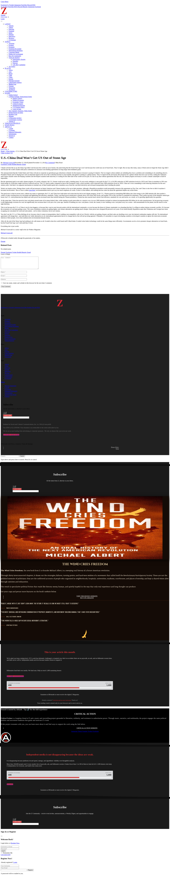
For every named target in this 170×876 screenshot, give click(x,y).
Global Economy (18, 104)
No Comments (50, 162)
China (10, 77)
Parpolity (15, 61)
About (3, 382)
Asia (10, 72)
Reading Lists (13, 114)
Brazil (10, 73)
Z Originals (12, 40)
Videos (11, 27)
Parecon (15, 63)
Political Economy (18, 100)
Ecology (11, 45)
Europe (11, 79)
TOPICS (7, 42)
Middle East (12, 84)
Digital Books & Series (16, 112)
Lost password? (6, 855)
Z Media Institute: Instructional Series (20, 96)
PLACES (8, 68)
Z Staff (11, 128)
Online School (13, 95)
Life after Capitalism (19, 65)
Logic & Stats (17, 109)
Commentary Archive (15, 120)
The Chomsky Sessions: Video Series (20, 111)
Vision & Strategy (14, 57)
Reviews (11, 38)
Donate (3, 15)
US (12, 153)
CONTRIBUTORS (11, 91)
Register (30, 870)
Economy (12, 47)
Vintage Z (12, 121)
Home (3, 151)
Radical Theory (17, 98)
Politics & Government (16, 54)
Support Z (12, 135)
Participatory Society (19, 59)
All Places (12, 89)
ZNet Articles (10, 151)
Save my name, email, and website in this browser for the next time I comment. (27, 283)
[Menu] (1, 141)
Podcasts (11, 29)
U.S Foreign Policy (19, 107)
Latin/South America (15, 82)
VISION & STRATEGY (12, 123)
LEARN (7, 93)
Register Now (15, 843)
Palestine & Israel (14, 81)
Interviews (12, 36)
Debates (11, 34)
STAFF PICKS (9, 125)
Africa (11, 70)
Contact (11, 137)
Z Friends (12, 130)
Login (15, 862)
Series (10, 33)
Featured (11, 31)
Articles (11, 26)
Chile (10, 75)
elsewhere (32, 190)
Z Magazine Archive (15, 118)
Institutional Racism (19, 105)
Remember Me (7, 853)
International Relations (16, 50)
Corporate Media (14, 52)
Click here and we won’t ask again (62, 700)
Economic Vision (18, 102)
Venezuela (12, 88)
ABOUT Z (8, 127)
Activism (11, 43)
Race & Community (15, 56)
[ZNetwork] (4, 13)
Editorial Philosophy (15, 132)
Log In (3, 851)
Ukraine (11, 86)
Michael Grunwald (9, 162)
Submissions (12, 134)
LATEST (8, 24)
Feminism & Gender (15, 49)
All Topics (12, 66)
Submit (22, 456)
